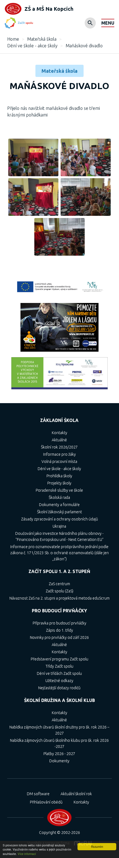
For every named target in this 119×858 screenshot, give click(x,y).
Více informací (27, 854)
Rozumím (97, 846)
